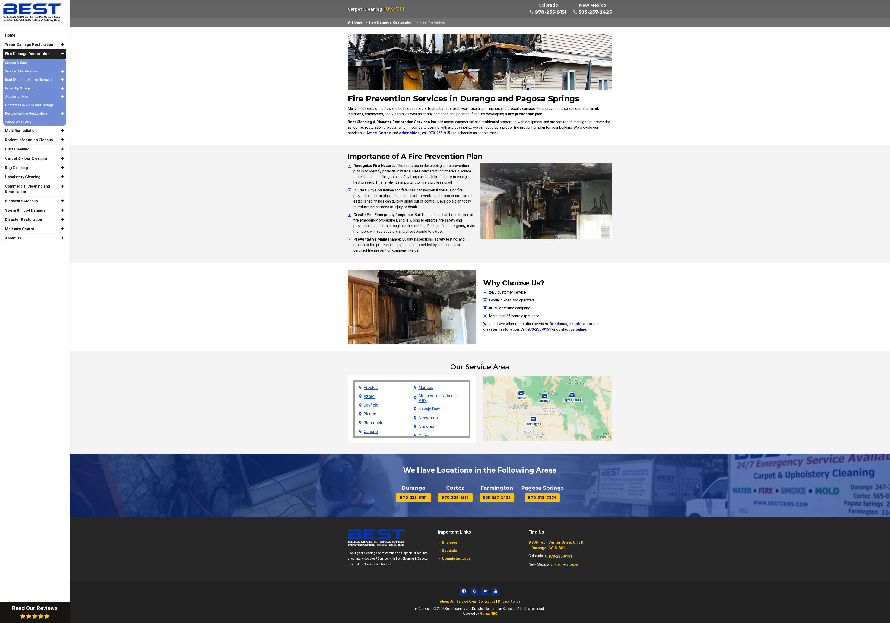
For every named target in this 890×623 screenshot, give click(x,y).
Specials (449, 550)
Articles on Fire (16, 96)
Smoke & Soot (16, 63)
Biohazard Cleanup (21, 201)
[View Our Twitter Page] (485, 591)
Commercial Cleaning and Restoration (27, 189)
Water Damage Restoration (29, 44)
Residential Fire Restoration (26, 113)
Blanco (370, 414)
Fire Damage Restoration (391, 22)
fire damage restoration (571, 324)
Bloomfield (373, 422)
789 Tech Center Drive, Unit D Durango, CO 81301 (557, 545)
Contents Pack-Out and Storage (29, 105)
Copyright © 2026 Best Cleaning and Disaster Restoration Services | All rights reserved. (481, 608)
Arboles (371, 387)
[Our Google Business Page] (475, 591)
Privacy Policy (509, 601)
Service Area (466, 601)
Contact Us (487, 601)
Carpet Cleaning (377, 9)
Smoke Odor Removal (21, 71)
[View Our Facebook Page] (464, 591)
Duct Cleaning (17, 149)
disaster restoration (501, 329)
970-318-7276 (542, 497)
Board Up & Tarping (19, 88)
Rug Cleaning (16, 168)
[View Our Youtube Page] (496, 591)
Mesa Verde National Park (438, 398)
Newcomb (428, 418)
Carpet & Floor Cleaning (26, 158)
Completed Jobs (456, 558)
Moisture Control (20, 229)
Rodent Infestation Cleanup (29, 140)
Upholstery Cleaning (23, 177)
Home (356, 22)
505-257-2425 (594, 12)
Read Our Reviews (35, 608)
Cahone (371, 431)
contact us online (571, 329)
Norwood (427, 426)
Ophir (423, 435)
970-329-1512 (455, 497)
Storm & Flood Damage (25, 210)
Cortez (384, 133)
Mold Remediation (21, 130)
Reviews (449, 543)
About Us (447, 601)
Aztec (371, 133)
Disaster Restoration (23, 219)
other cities (409, 133)
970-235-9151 (550, 12)
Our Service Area (479, 367)
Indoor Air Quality (18, 122)
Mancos (426, 387)
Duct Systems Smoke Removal (28, 80)
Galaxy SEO (488, 613)
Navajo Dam (430, 409)
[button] (62, 44)
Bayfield (371, 405)
